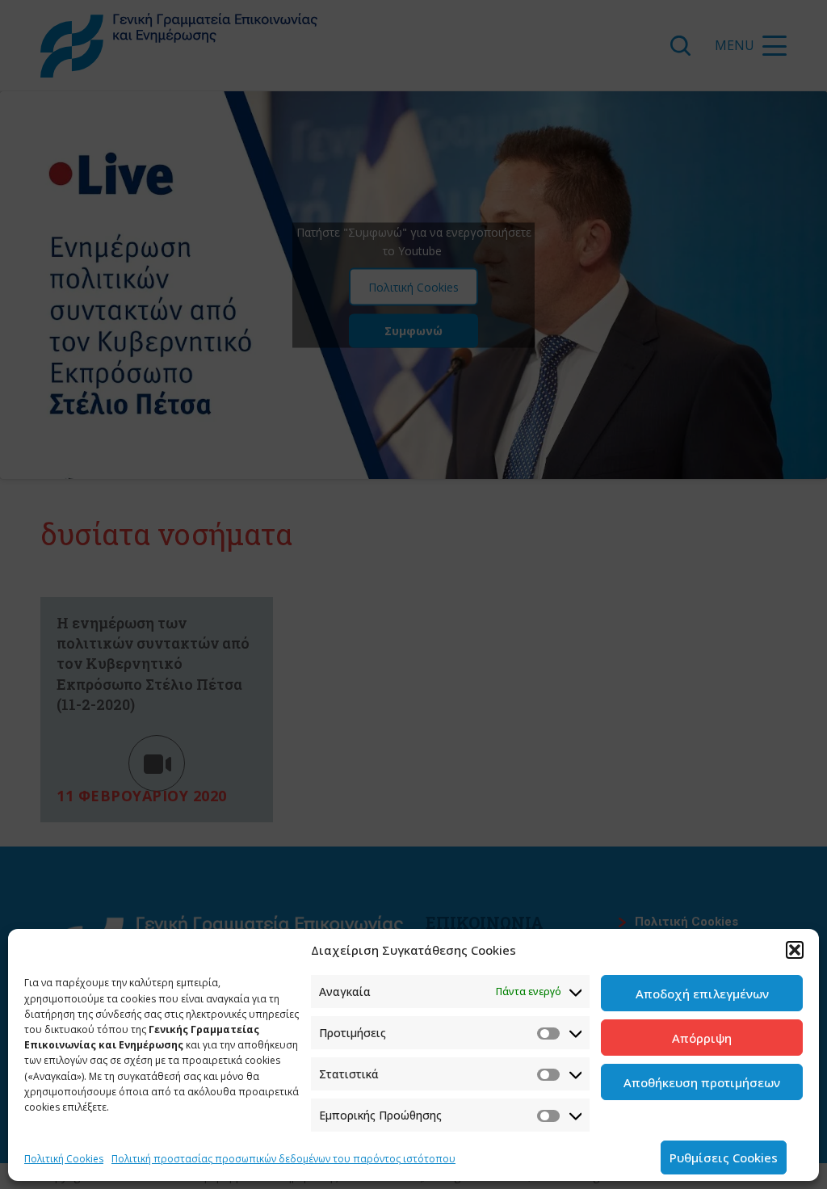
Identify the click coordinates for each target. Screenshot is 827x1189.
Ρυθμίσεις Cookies (724, 1157)
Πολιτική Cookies (63, 1159)
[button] (795, 950)
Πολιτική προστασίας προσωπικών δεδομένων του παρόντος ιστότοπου (283, 1159)
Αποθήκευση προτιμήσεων (701, 1082)
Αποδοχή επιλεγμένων (702, 993)
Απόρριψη (702, 1038)
